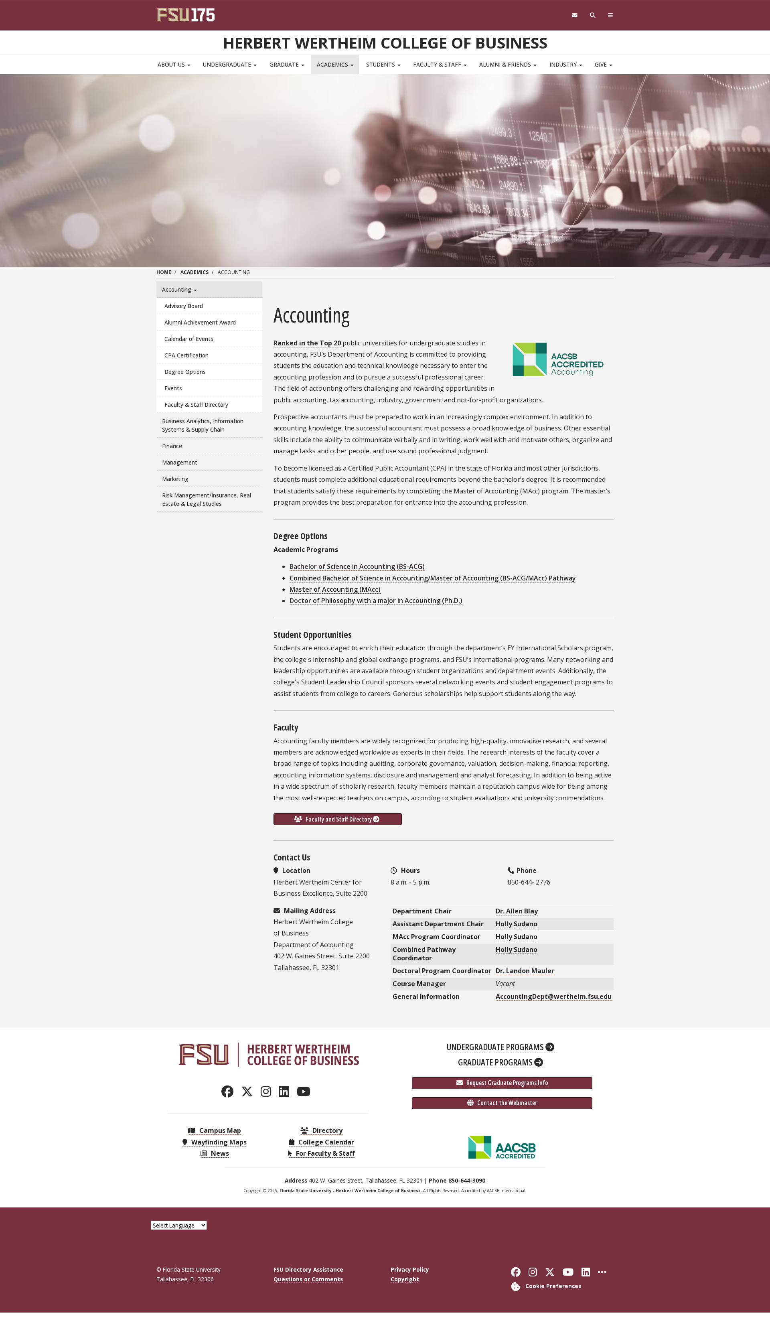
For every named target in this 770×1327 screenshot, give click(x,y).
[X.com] (249, 1091)
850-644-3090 (466, 1180)
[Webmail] (574, 15)
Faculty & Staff (438, 64)
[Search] (593, 15)
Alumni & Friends (506, 64)
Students (381, 64)
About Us (172, 64)
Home (163, 272)
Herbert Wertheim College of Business (385, 42)
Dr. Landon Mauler (525, 970)
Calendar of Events (188, 339)
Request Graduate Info (506, 1082)
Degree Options (185, 371)
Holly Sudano (516, 923)
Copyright (405, 1279)
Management (179, 462)
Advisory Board (183, 306)
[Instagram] (268, 1091)
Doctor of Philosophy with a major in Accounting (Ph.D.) (376, 600)
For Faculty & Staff (324, 1153)
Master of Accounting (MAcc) (335, 589)
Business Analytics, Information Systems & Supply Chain (202, 425)
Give (601, 64)
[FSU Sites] (610, 15)
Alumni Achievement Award (200, 322)
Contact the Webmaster (506, 1102)
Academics (333, 64)
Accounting (177, 289)
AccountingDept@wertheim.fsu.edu (554, 996)
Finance (172, 446)
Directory (326, 1130)
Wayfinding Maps (218, 1142)
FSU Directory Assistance (308, 1269)
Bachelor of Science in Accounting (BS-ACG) (357, 566)
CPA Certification (186, 355)
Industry (563, 64)
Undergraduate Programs (496, 1047)
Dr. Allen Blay (517, 911)
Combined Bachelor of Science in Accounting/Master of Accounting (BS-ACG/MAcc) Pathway (433, 578)
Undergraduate (228, 64)
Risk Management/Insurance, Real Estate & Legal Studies (206, 499)
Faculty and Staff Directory (338, 819)
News (219, 1153)
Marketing (175, 479)
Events (173, 388)
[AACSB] (502, 1146)
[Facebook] (229, 1091)
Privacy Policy (410, 1269)
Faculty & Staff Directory (196, 404)
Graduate (285, 64)
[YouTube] (306, 1091)
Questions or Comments (308, 1279)
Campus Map (219, 1130)
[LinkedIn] (286, 1091)
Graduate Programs (496, 1062)
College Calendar (325, 1142)
